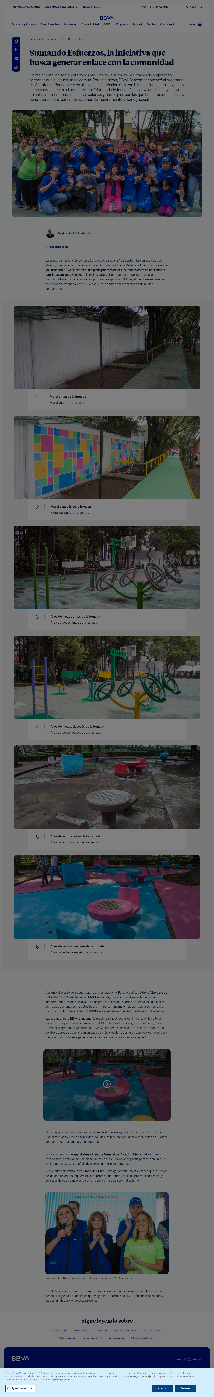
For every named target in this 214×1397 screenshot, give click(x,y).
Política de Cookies (61, 1379)
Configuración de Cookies (20, 1388)
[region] (107, 1382)
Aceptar (162, 1388)
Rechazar (185, 1388)
